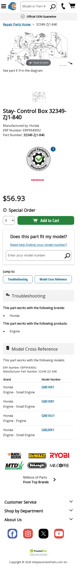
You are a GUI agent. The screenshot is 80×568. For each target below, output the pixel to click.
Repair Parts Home (16, 24)
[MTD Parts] (14, 465)
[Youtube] (59, 534)
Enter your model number (26, 255)
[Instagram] (28, 534)
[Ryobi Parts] (59, 456)
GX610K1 (48, 387)
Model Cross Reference (53, 279)
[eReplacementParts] (12, 6)
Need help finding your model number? (38, 245)
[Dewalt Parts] (37, 456)
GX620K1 (48, 430)
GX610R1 (48, 401)
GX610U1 (48, 415)
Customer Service (20, 502)
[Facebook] (12, 534)
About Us (13, 519)
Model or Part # (34, 6)
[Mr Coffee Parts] (59, 465)
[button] (3, 6)
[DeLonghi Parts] (37, 465)
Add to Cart (49, 220)
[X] (43, 534)
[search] (53, 7)
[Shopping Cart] (72, 6)
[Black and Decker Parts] (14, 456)
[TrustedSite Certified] (38, 552)
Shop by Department (23, 511)
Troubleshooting (18, 279)
